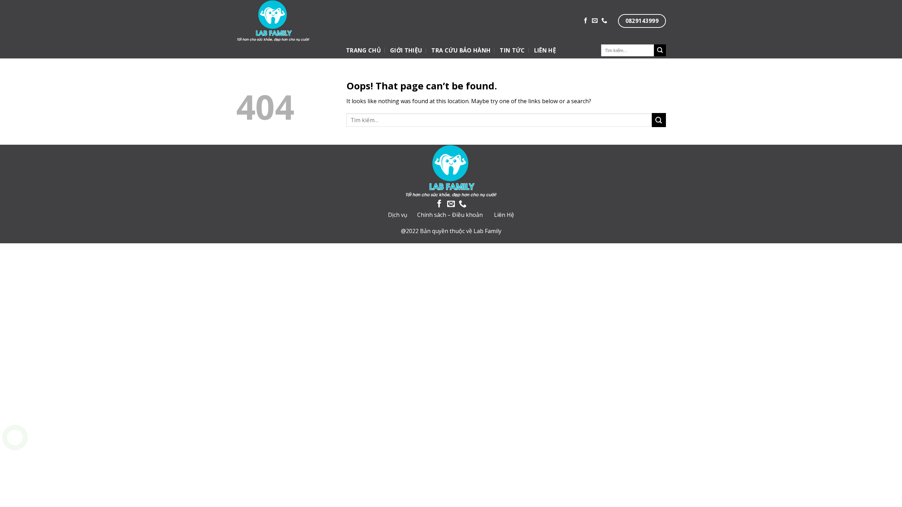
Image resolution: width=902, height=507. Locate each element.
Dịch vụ (397, 215)
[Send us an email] (595, 21)
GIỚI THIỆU (406, 50)
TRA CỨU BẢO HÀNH (460, 50)
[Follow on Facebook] (585, 21)
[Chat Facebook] (15, 473)
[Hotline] (15, 437)
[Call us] (604, 21)
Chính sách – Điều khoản (450, 215)
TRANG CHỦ (363, 50)
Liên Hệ (504, 215)
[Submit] (660, 50)
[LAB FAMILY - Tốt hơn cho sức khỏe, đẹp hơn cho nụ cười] (297, 21)
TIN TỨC (512, 50)
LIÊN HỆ (545, 50)
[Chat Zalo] (15, 455)
